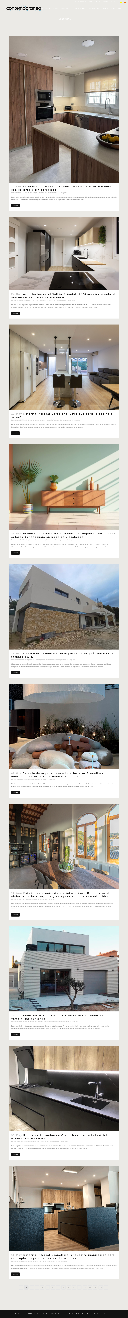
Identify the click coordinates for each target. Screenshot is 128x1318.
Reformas (41, 193)
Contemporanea (52, 193)
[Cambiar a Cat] (125, 2)
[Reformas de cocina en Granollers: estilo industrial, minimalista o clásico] (64, 1088)
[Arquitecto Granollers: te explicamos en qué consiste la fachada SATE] (64, 607)
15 (101, 1287)
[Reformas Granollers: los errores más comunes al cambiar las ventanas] (64, 968)
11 (79, 1287)
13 (90, 1287)
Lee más (15, 205)
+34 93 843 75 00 (82, 1)
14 (95, 1287)
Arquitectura (30, 300)
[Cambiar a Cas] (121, 2)
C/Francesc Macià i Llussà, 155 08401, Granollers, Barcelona (104, 1)
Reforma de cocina (32, 420)
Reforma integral (31, 193)
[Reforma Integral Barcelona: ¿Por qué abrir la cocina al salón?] (64, 367)
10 (74, 1287)
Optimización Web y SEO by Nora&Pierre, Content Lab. (57, 1313)
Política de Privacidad (103, 1313)
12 (85, 1287)
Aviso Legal (87, 1313)
